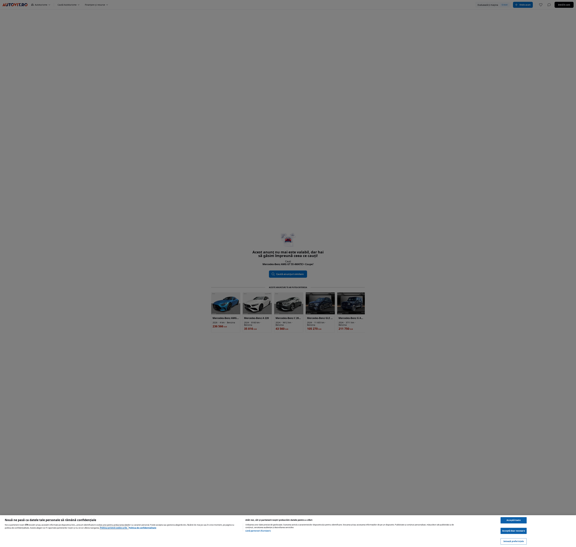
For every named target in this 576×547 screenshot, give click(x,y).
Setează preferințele (513, 541)
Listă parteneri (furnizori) (258, 530)
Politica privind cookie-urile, (114, 527)
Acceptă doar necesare (513, 530)
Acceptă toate (514, 520)
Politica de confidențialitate (142, 527)
